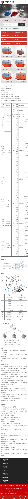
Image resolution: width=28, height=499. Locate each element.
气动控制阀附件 (6, 43)
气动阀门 (4, 39)
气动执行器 (5, 32)
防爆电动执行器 (19, 32)
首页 (2, 28)
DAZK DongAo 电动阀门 (14, 28)
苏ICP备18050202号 (14, 491)
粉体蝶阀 (17, 43)
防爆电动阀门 (5, 35)
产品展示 (6, 28)
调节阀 (17, 39)
